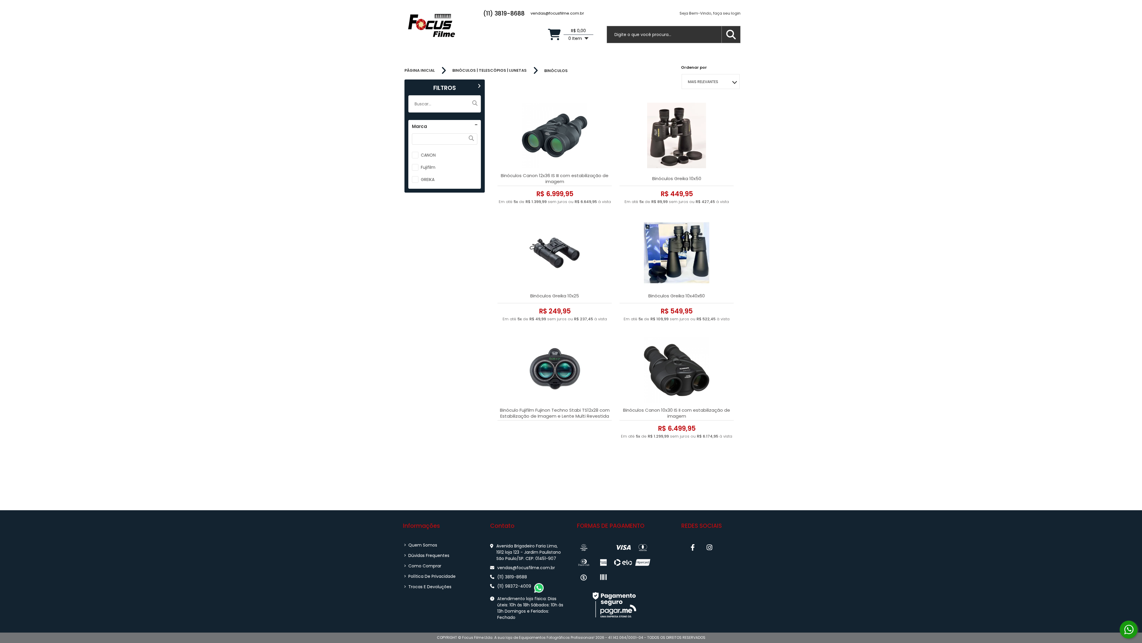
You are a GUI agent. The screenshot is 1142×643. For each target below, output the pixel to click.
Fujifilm (428, 167)
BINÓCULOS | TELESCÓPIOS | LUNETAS (489, 70)
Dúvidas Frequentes (426, 555)
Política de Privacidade (430, 576)
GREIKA (427, 179)
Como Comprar (422, 566)
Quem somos (420, 545)
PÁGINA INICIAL (419, 70)
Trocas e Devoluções (427, 587)
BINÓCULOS (556, 71)
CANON (428, 155)
